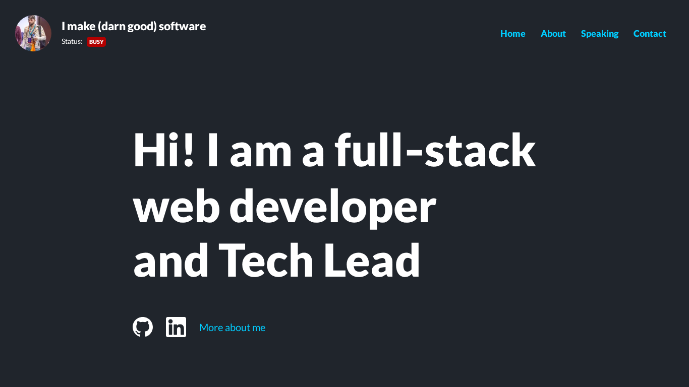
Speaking (599, 33)
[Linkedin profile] (176, 327)
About (553, 33)
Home (513, 33)
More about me (232, 327)
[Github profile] (143, 327)
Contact (650, 33)
